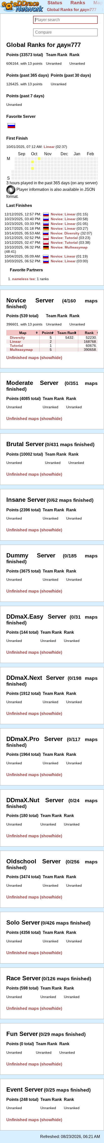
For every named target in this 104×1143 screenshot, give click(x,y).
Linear (49, 147)
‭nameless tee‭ (23, 279)
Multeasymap (76, 247)
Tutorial (71, 238)
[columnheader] (22, 333)
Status (54, 2)
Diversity (72, 233)
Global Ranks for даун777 (71, 10)
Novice (57, 214)
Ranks (77, 2)
